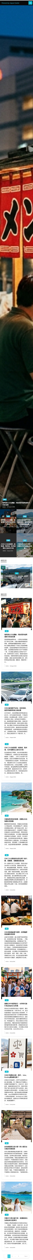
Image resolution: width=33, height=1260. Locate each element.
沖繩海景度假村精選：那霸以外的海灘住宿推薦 (25, 546)
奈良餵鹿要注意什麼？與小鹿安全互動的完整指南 (15, 1148)
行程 (8, 540)
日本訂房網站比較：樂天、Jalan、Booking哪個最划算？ (16, 1076)
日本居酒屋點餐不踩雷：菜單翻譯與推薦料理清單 (15, 933)
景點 (7, 855)
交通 (25, 516)
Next (26, 1256)
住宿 (25, 540)
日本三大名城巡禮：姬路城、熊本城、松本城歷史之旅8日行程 (8, 546)
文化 (7, 1000)
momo (4, 506)
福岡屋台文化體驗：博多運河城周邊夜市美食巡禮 (16, 504)
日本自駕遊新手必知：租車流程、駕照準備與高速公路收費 (25, 522)
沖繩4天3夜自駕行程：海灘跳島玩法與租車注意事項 (15, 1219)
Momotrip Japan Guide (10, 3)
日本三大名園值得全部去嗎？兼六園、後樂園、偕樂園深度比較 (15, 860)
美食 (5, 499)
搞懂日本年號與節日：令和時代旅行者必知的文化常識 (15, 1005)
